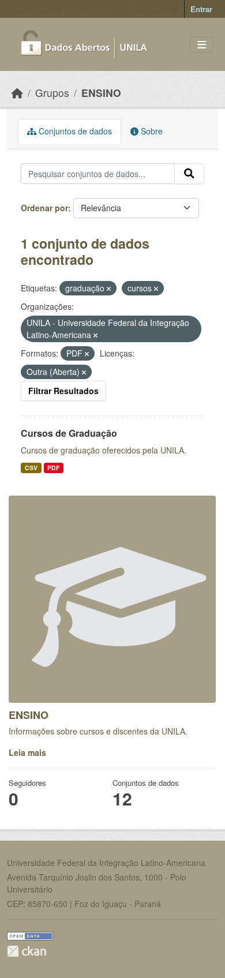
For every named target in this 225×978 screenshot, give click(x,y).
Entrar (201, 8)
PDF (53, 467)
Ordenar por (44, 207)
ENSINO (101, 92)
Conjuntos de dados (74, 131)
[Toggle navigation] (201, 44)
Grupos (52, 92)
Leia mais (27, 752)
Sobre (150, 131)
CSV (31, 467)
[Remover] (109, 288)
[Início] (17, 92)
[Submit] (189, 173)
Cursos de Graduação (69, 433)
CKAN (26, 951)
